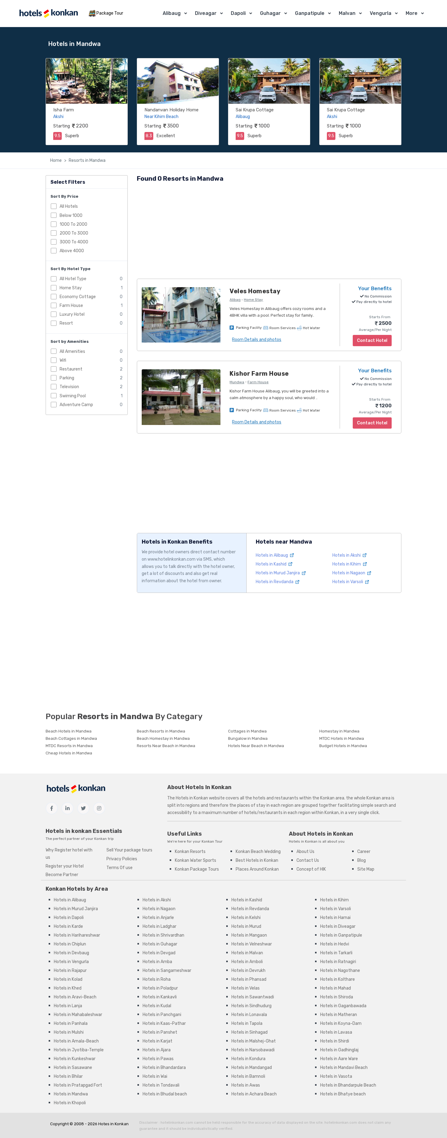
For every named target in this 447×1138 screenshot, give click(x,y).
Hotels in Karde (68, 926)
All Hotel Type (73, 278)
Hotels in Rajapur (70, 970)
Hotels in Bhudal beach (165, 1094)
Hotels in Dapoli (69, 917)
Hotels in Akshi (347, 555)
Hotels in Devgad (159, 952)
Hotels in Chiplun (70, 944)
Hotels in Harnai (335, 917)
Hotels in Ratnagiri (338, 961)
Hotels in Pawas (158, 1058)
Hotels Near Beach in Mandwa (256, 745)
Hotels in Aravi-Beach (75, 997)
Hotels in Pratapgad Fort (78, 1085)
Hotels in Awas (245, 1085)
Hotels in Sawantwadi (252, 997)
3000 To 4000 (74, 242)
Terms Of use (119, 867)
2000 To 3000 (74, 232)
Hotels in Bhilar (68, 1076)
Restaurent (71, 369)
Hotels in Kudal (157, 1005)
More (412, 13)
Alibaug (172, 13)
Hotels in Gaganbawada (343, 1005)
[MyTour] (48, 13)
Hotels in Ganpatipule (341, 935)
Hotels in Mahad (335, 988)
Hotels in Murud (246, 926)
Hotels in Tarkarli (336, 952)
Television (69, 386)
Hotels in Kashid (271, 564)
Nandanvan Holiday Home (171, 110)
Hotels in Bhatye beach (343, 1094)
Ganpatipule (309, 13)
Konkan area (332, 798)
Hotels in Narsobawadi (253, 1050)
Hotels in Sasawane (73, 1067)
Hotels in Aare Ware (339, 1058)
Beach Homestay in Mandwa (163, 738)
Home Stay (71, 287)
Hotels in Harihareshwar (77, 935)
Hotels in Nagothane (340, 970)
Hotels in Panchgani (162, 1014)
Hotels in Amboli (247, 961)
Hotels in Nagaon (349, 573)
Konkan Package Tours (197, 869)
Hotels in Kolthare (337, 979)
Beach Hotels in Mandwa (69, 731)
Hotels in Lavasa (336, 1032)
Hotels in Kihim (347, 564)
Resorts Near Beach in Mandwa (166, 745)
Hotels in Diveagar (337, 926)
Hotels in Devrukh (248, 970)
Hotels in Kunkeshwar (74, 1058)
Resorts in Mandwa (87, 160)
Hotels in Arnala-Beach (76, 1041)
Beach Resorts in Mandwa (161, 731)
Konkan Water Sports (195, 860)
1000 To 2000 (73, 224)
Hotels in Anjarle (158, 917)
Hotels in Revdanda (275, 581)
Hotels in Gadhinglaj (339, 1050)
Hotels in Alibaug (272, 555)
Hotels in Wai (155, 1076)
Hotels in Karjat (157, 1041)
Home (56, 160)
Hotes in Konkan (113, 1124)
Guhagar (270, 13)
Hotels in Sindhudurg (251, 1005)
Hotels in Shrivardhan (163, 935)
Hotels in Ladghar (159, 926)
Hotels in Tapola (246, 1023)
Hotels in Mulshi (69, 1032)
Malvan (347, 13)
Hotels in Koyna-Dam (341, 1023)
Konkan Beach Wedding (258, 851)
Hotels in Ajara (157, 1050)
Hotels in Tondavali (161, 1085)
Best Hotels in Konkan (257, 860)
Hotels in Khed (67, 988)
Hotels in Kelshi (246, 917)
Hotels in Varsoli (348, 581)
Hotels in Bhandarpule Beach (348, 1085)
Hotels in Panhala (71, 1023)
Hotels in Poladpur (160, 988)
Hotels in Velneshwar (251, 944)
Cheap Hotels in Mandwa (69, 753)
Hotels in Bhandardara (164, 1067)
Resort (66, 323)
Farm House (71, 305)
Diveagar (206, 13)
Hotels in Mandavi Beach (344, 1067)
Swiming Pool (73, 395)
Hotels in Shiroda (336, 997)
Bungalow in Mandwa (248, 738)
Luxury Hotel (72, 314)
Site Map (365, 869)
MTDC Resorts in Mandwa (69, 745)
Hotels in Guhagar (160, 944)
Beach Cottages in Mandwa (71, 738)
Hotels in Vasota (336, 1076)
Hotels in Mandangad (251, 1067)
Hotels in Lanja (68, 1005)
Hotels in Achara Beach (254, 1094)
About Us (305, 851)
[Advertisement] (269, 231)
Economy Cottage (78, 296)
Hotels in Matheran (338, 1014)
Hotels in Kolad (68, 979)
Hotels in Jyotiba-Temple (79, 1050)
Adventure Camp (76, 404)
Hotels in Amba (157, 961)
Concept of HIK (311, 869)
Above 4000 (72, 250)
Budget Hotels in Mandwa (343, 745)
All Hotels (69, 206)
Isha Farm (63, 110)
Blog (361, 860)
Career (363, 851)
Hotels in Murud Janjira (278, 573)
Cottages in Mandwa (247, 731)
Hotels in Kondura (248, 1058)
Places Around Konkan (257, 869)
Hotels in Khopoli (70, 1102)
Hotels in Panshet (160, 1032)
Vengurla (380, 13)
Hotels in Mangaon (249, 935)
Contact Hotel (372, 423)
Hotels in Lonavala (249, 1014)
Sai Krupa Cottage (255, 110)
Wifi (63, 360)
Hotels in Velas (245, 988)
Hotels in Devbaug (71, 952)
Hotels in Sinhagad (249, 1032)
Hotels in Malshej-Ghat (253, 1041)
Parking (67, 378)
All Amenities (72, 351)
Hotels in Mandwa (71, 1094)
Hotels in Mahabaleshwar (78, 1014)
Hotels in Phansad (248, 979)
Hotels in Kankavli (160, 997)
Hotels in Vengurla (71, 961)
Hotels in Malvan (247, 952)
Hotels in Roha (157, 979)
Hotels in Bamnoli (248, 1076)
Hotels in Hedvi (334, 944)
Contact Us (307, 860)
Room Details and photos (256, 339)
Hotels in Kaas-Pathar (164, 1023)
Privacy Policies (121, 858)
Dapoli (238, 13)
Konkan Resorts (190, 851)
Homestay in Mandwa (339, 731)
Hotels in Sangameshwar (167, 970)
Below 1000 (71, 215)
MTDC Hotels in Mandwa (341, 738)
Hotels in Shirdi (334, 1041)
